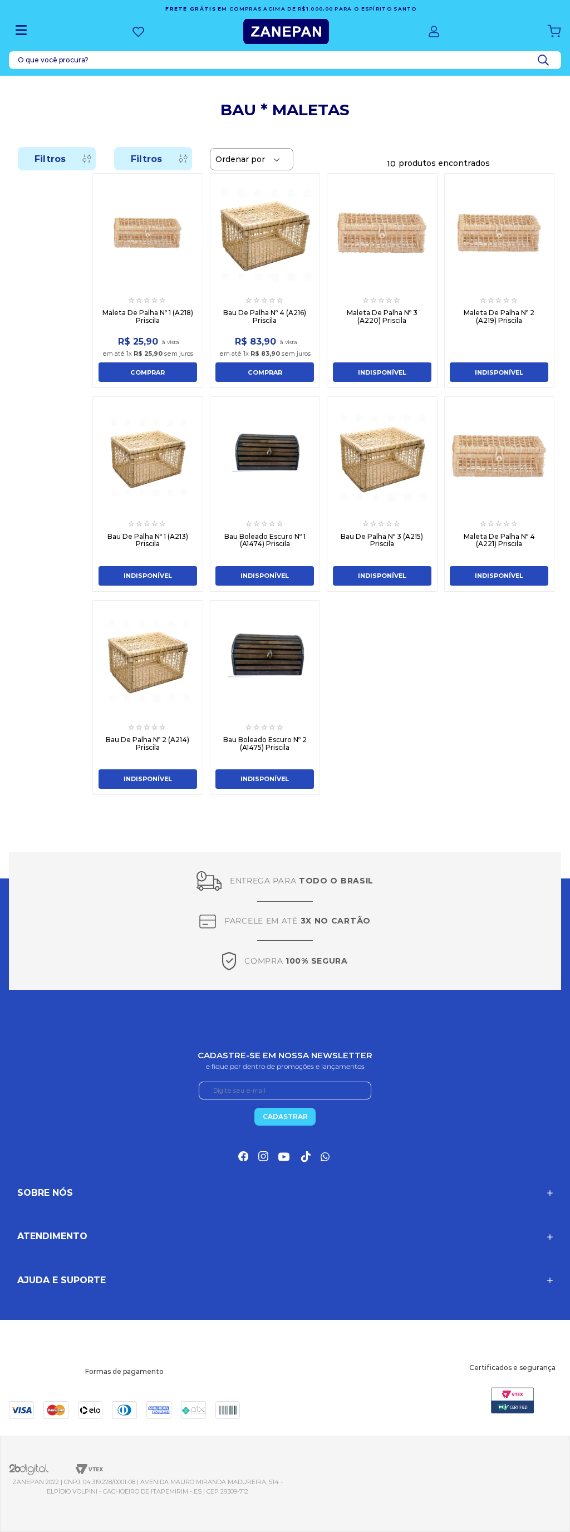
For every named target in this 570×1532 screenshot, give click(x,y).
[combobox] (285, 60)
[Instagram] (263, 1156)
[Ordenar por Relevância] (251, 159)
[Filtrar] (57, 158)
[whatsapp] (326, 1156)
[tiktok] (305, 1156)
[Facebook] (243, 1156)
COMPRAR (147, 372)
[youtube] (284, 1156)
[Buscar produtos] (545, 60)
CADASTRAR (285, 1116)
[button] (285, 1193)
